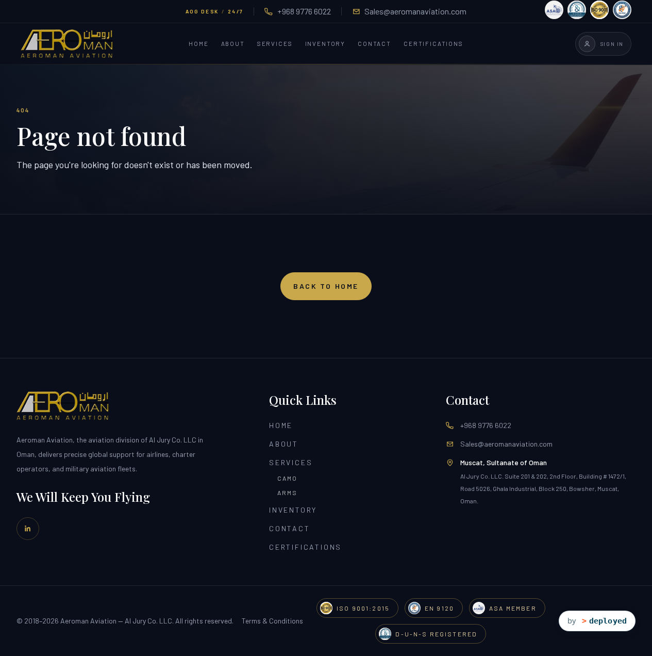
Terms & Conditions (272, 620)
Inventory (325, 43)
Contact (374, 43)
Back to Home (325, 286)
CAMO (287, 478)
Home (198, 43)
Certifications (433, 43)
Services (275, 43)
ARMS (287, 492)
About (233, 43)
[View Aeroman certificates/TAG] (588, 10)
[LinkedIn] (27, 528)
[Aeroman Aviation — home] (67, 43)
